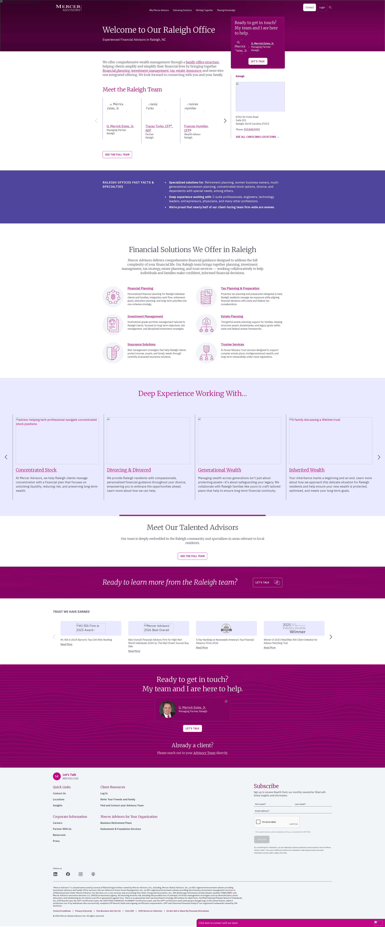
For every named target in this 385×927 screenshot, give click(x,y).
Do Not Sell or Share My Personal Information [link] (187, 911)
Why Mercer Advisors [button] (159, 10)
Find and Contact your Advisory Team (122, 805)
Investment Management (145, 316)
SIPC (229, 893)
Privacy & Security (83, 911)
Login (322, 7)
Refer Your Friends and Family (117, 799)
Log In (104, 793)
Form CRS (129, 911)
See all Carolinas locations (256, 136)
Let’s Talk (258, 61)
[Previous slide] (96, 121)
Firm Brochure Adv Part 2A (108, 911)
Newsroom (59, 834)
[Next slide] (226, 121)
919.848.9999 (252, 129)
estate (180, 70)
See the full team (117, 154)
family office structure (202, 62)
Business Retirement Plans (116, 822)
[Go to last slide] (5, 457)
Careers (57, 822)
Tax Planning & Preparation (240, 288)
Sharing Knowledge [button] (226, 10)
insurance (193, 70)
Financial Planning (140, 288)
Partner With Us (62, 828)
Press (56, 840)
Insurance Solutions (142, 344)
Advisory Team (204, 753)
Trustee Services (232, 344)
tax (172, 70)
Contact (309, 7)
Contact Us (59, 793)
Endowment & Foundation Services (120, 828)
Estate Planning (232, 316)
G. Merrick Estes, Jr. (120, 126)
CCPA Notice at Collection (150, 911)
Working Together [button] (204, 10)
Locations (58, 799)
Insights (57, 805)
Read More (66, 644)
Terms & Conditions (62, 911)
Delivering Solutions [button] (182, 10)
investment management (150, 70)
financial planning (116, 70)
